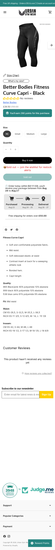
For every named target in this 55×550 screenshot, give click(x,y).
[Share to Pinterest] (6, 230)
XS (7, 134)
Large (44, 134)
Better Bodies (9, 102)
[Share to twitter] (11, 230)
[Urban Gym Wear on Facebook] (4, 536)
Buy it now (27, 160)
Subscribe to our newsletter (18, 388)
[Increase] (15, 149)
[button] (51, 45)
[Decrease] (6, 149)
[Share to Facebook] (17, 230)
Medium (31, 134)
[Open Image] (27, 45)
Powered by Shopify (10, 545)
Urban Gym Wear (23, 542)
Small (17, 134)
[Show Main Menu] (5, 12)
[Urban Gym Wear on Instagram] (8, 536)
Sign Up (46, 394)
